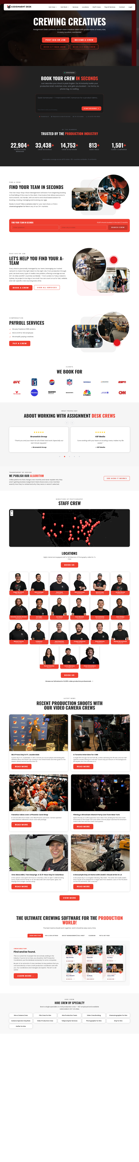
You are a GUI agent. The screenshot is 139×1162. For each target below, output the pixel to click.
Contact (122, 7)
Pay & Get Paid (104, 935)
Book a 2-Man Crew (84, 47)
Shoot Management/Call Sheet (73, 935)
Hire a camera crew (28, 204)
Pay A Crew (20, 343)
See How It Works (117, 478)
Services (75, 7)
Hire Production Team (69, 1015)
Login (130, 7)
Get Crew (52, 7)
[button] (84, 534)
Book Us (69, 565)
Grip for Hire (118, 1021)
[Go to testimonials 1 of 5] (60, 456)
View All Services (47, 287)
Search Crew (118, 227)
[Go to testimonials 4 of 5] (74, 456)
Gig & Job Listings (51, 935)
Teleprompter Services (69, 1021)
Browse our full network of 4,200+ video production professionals (68, 681)
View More (69, 898)
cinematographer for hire (19, 206)
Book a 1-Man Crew (55, 47)
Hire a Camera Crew (21, 1015)
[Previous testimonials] (67, 423)
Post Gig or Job (56, 40)
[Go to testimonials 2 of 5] (65, 456)
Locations (85, 7)
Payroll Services (109, 7)
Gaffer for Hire (21, 1026)
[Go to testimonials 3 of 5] (69, 456)
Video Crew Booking (94, 1015)
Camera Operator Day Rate (20, 1021)
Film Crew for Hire (45, 1015)
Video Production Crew (45, 1021)
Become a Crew (84, 40)
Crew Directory (35, 935)
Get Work (64, 7)
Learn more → (25, 976)
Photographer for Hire (94, 1021)
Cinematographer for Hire (118, 1015)
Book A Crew (21, 287)
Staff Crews (97, 7)
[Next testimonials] (72, 423)
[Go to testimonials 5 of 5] (79, 456)
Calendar (92, 935)
